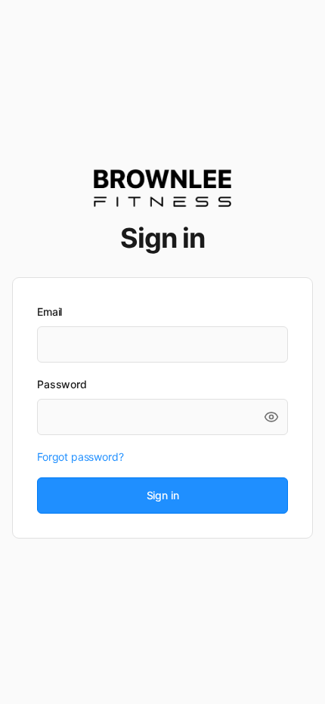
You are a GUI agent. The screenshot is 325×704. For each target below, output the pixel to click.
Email (49, 311)
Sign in (163, 495)
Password (62, 384)
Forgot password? (80, 456)
